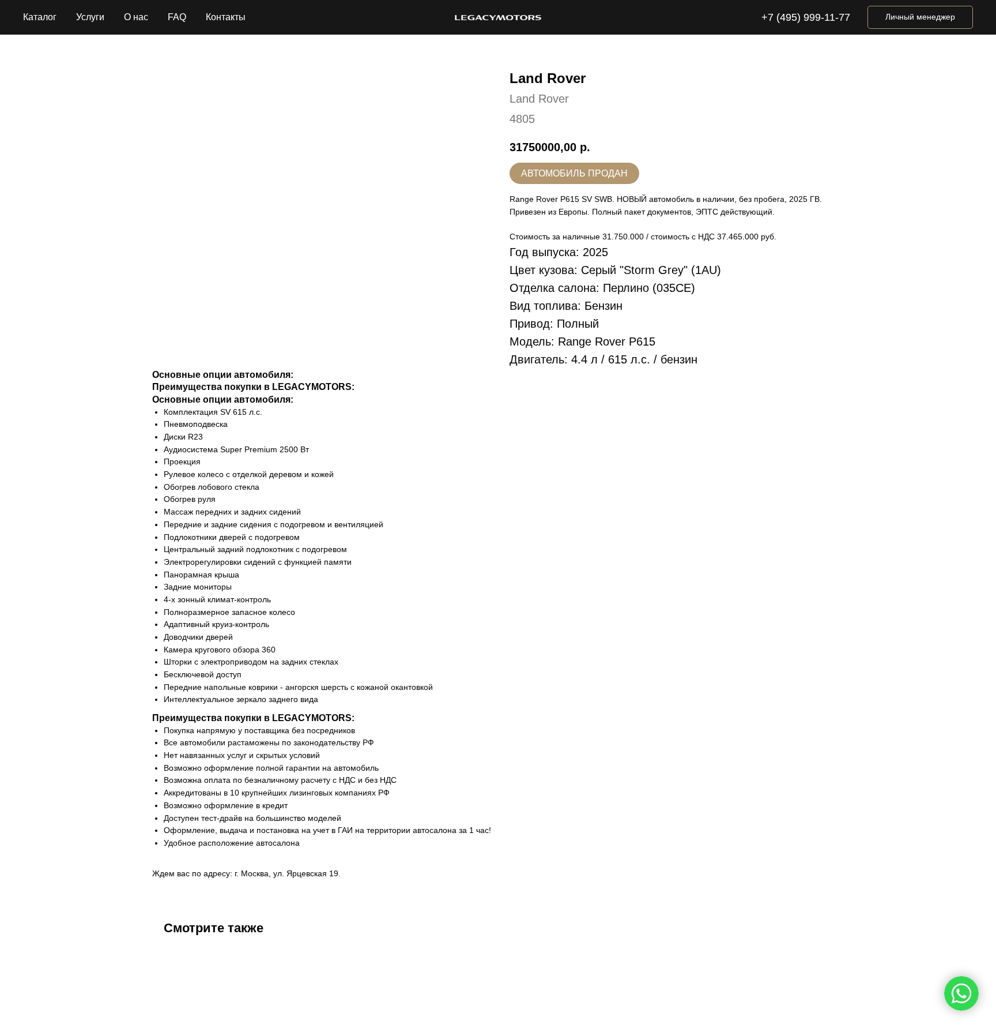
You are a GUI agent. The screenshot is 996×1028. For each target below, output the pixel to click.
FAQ (177, 17)
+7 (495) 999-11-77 (805, 17)
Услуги (90, 17)
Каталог (39, 17)
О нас (136, 17)
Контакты (226, 17)
